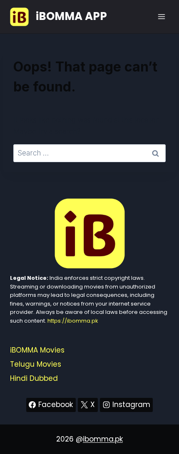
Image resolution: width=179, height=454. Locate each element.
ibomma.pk (103, 439)
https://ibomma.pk (72, 320)
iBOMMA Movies (37, 350)
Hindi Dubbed (34, 378)
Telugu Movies (35, 364)
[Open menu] (161, 16)
